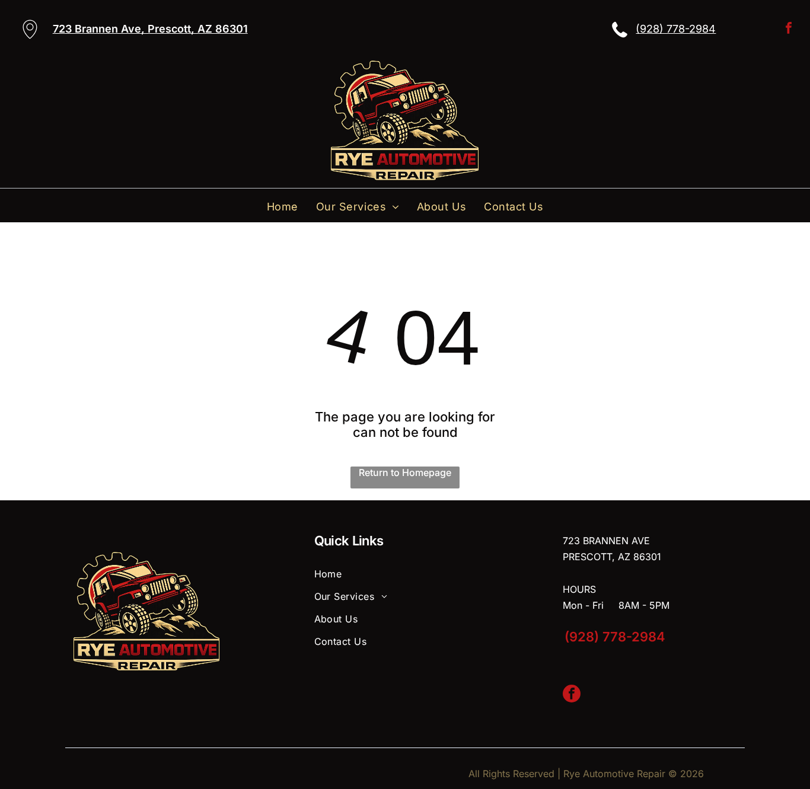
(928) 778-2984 (676, 29)
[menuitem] (282, 206)
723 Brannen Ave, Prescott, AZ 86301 (150, 29)
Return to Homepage (405, 472)
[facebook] (789, 29)
